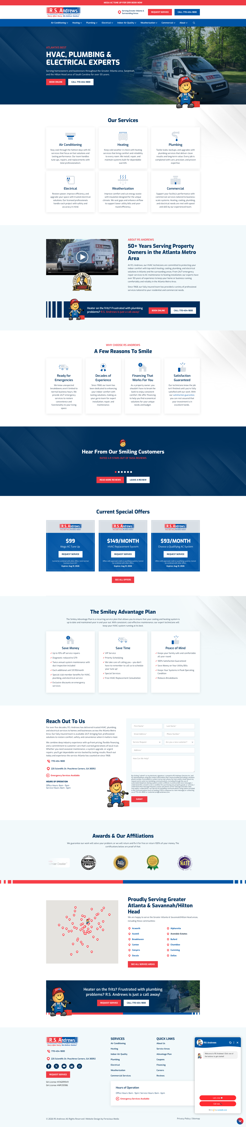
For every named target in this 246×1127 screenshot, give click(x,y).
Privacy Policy (184, 1118)
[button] (194, 23)
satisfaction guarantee (183, 395)
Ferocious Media (111, 1119)
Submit (139, 799)
